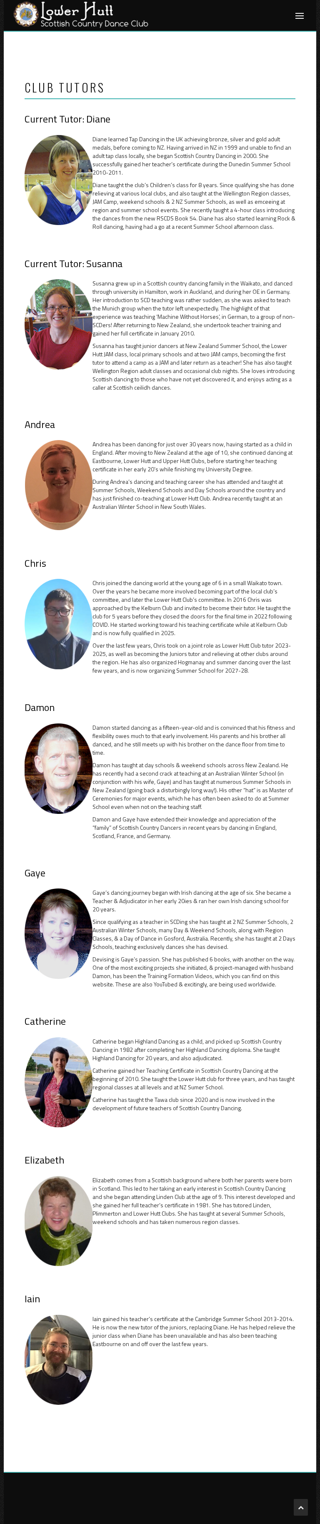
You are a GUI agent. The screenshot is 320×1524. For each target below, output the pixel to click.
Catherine (45, 1022)
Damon (40, 708)
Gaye (35, 873)
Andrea (40, 425)
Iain (32, 1299)
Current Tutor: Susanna (73, 264)
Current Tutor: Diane (67, 119)
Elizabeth (44, 1160)
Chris (35, 564)
